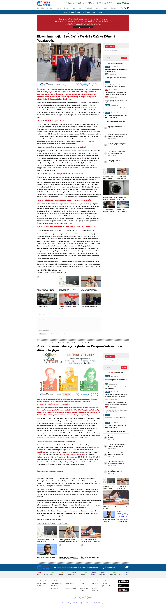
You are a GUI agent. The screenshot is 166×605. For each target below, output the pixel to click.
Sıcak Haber (95, 590)
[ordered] (58, 334)
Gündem (58, 8)
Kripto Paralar (124, 573)
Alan (39, 523)
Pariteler (102, 573)
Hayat (94, 12)
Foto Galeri (88, 8)
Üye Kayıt (104, 583)
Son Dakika (40, 8)
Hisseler (93, 573)
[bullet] (60, 334)
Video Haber (40, 33)
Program (66, 523)
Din (83, 12)
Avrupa (72, 12)
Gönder (42, 334)
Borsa (39, 573)
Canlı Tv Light (41, 586)
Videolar (97, 8)
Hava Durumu (72, 573)
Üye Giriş (104, 581)
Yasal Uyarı (101, 603)
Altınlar (82, 581)
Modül (59, 523)
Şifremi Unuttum (107, 586)
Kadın (80, 8)
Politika (100, 12)
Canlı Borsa (68, 581)
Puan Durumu (83, 573)
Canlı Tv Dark (55, 581)
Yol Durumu (112, 573)
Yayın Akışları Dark (56, 583)
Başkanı (40, 272)
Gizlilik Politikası (76, 603)
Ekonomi (66, 8)
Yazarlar (105, 8)
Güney (52, 272)
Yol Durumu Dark (42, 583)
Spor (73, 8)
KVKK (87, 603)
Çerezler (83, 603)
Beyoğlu (47, 272)
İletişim (70, 603)
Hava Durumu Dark (42, 581)
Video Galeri (95, 583)
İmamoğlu (59, 272)
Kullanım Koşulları (93, 603)
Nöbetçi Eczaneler (56, 586)
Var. (66, 272)
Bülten (78, 12)
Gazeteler (114, 8)
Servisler (49, 8)
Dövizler (82, 583)
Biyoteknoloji (46, 523)
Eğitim (88, 12)
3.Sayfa (66, 12)
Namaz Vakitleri (49, 573)
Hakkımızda (65, 603)
